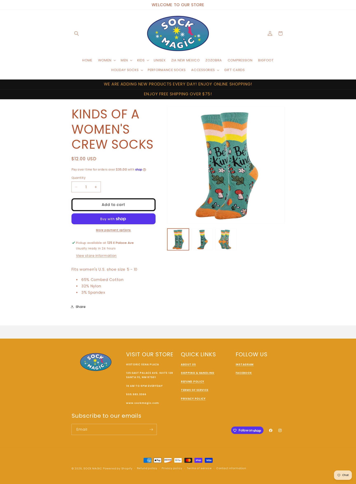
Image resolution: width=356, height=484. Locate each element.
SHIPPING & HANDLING (197, 373)
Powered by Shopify (117, 468)
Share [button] (81, 306)
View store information (96, 255)
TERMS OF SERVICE (194, 390)
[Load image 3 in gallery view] (226, 239)
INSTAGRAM (245, 364)
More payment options (113, 230)
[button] (76, 33)
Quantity (78, 177)
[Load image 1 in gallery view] (178, 239)
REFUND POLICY (192, 381)
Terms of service (199, 468)
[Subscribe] (151, 429)
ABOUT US (188, 364)
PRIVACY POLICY (193, 398)
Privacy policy (172, 468)
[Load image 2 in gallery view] (202, 239)
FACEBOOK (244, 373)
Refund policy (147, 468)
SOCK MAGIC (92, 468)
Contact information (231, 468)
